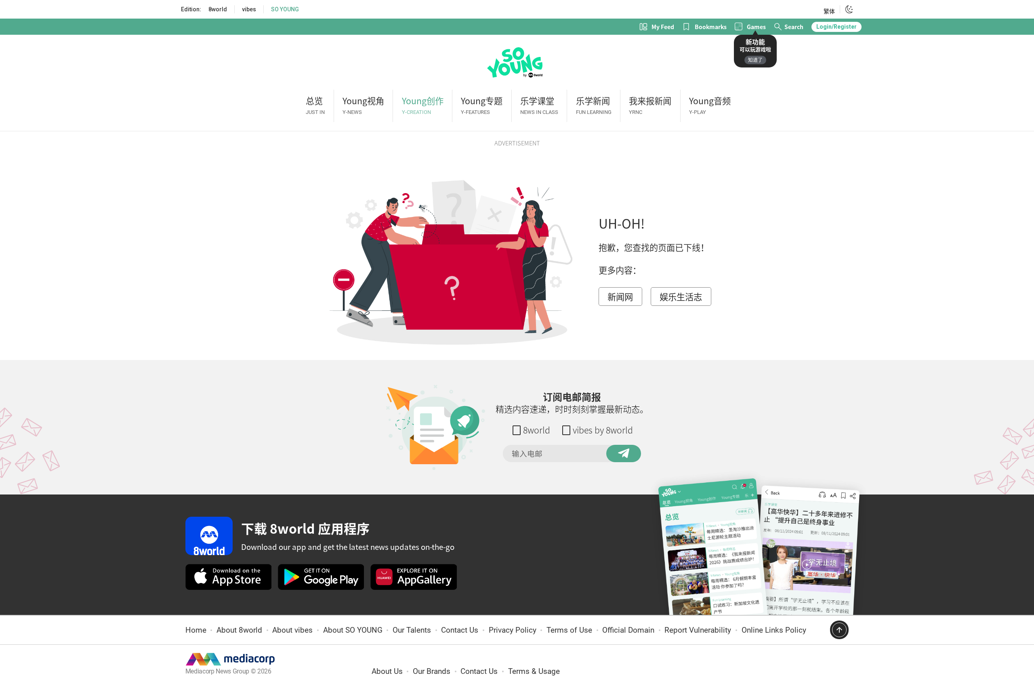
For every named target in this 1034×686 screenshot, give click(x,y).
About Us (387, 671)
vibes (249, 9)
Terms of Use (569, 630)
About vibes (292, 630)
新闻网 (620, 296)
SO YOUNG (285, 9)
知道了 (755, 59)
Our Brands (431, 671)
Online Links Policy (774, 630)
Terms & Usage (534, 671)
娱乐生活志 (681, 296)
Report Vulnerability (697, 630)
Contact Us (459, 630)
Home (195, 630)
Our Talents (412, 630)
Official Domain (628, 630)
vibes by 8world (603, 430)
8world (217, 9)
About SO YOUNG (352, 630)
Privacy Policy (512, 630)
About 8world (239, 630)
